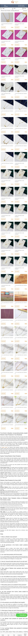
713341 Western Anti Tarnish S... (21, 321)
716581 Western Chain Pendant (19, 216)
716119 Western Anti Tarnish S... (21, 373)
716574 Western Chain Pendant (19, 181)
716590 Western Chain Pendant (5, 286)
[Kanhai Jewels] (14, 2)
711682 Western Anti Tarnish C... (7, 321)
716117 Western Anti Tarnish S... (21, 355)
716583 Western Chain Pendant (19, 233)
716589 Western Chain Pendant (19, 268)
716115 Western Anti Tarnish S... (21, 338)
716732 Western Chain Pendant (19, 24)
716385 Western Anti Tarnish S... (7, 146)
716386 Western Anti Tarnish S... (21, 146)
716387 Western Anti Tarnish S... (7, 164)
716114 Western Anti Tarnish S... (7, 338)
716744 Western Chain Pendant (5, 59)
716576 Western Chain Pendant (5, 199)
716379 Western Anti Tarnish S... (21, 94)
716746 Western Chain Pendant (5, 77)
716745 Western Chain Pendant (19, 59)
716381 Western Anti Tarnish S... (7, 111)
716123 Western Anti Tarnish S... (21, 408)
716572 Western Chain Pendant (5, 181)
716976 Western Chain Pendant (19, 77)
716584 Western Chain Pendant (5, 251)
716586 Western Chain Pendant (5, 268)
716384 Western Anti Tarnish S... (21, 129)
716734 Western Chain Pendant (5, 42)
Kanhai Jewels (4, 447)
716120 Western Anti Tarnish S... (7, 390)
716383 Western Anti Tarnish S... (7, 129)
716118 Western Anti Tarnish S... (7, 373)
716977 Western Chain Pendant (5, 94)
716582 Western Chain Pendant (5, 233)
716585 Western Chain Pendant (19, 251)
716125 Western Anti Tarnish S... (21, 425)
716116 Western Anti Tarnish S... (7, 355)
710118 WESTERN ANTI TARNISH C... (7, 303)
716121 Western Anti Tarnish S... (21, 390)
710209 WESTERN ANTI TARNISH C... (21, 303)
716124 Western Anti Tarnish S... (7, 425)
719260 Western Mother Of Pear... (6, 24)
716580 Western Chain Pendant (5, 216)
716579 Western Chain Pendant (19, 199)
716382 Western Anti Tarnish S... (21, 111)
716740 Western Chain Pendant (19, 42)
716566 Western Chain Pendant (19, 164)
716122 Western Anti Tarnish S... (7, 408)
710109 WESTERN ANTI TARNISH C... (21, 286)
